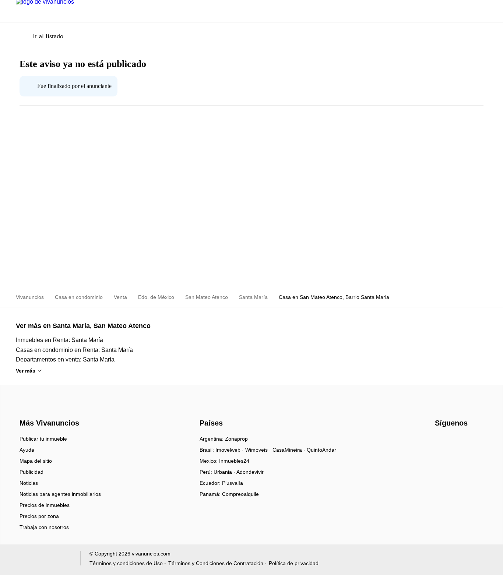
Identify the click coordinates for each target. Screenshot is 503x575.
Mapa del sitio (36, 461)
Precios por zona (39, 516)
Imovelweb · (230, 450)
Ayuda (27, 450)
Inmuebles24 (234, 461)
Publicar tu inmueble (43, 439)
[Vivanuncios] (48, 410)
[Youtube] (453, 441)
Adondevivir (250, 472)
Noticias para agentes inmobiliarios (60, 494)
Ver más (25, 371)
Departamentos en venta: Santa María (65, 359)
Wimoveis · (258, 450)
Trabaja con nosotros (44, 527)
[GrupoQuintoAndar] (43, 560)
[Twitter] (465, 441)
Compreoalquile (240, 494)
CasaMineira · (289, 450)
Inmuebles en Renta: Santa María (59, 340)
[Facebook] (441, 441)
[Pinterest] (477, 441)
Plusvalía (232, 483)
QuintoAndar (321, 450)
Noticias (29, 483)
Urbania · (225, 472)
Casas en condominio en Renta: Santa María (74, 350)
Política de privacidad (294, 563)
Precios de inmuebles (45, 505)
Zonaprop (236, 439)
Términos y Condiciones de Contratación (215, 563)
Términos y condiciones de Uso (126, 563)
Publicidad (31, 472)
